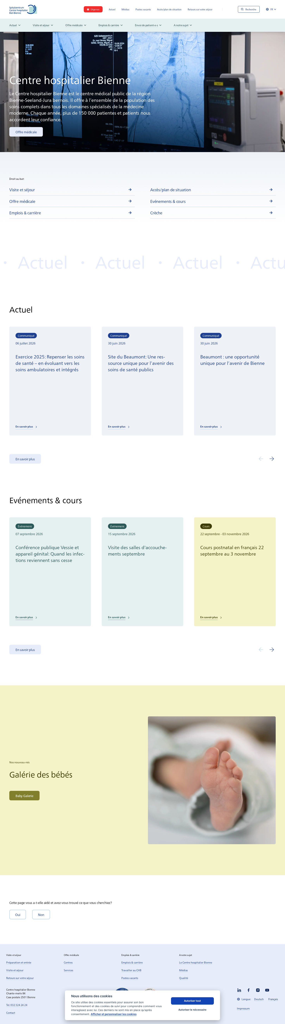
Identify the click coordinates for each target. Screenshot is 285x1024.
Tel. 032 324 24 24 (16, 1005)
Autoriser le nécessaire (192, 1009)
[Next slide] (272, 459)
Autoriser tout (192, 1000)
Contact (10, 1012)
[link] (93, 9)
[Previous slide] (261, 459)
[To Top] (274, 1013)
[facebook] (248, 990)
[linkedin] (239, 990)
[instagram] (258, 990)
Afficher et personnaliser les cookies (113, 1014)
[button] (17, 914)
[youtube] (267, 990)
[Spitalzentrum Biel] (23, 9)
